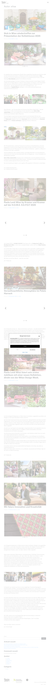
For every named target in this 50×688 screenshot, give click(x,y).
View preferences (32, 349)
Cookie (23, 352)
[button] (39, 336)
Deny (17, 349)
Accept (25, 346)
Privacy (26, 352)
